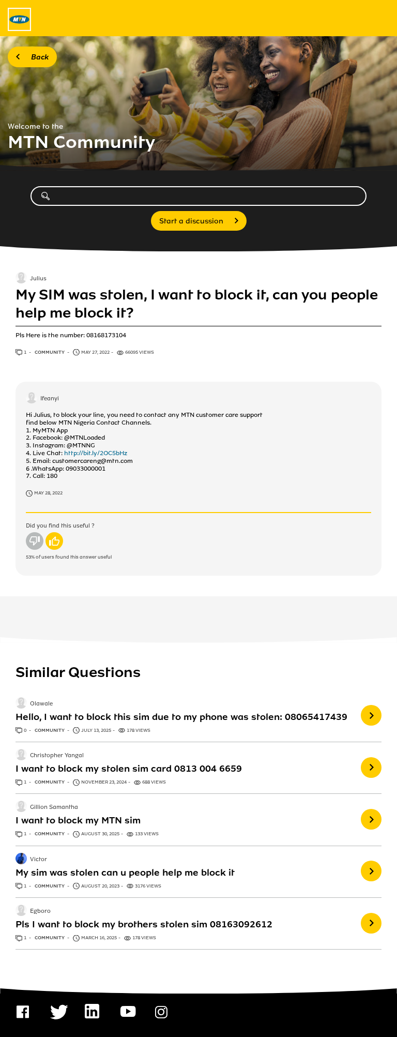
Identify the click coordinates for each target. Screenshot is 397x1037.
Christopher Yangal (57, 755)
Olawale (41, 704)
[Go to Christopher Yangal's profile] (21, 755)
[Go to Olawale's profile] (21, 704)
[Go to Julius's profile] (21, 278)
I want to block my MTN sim (78, 820)
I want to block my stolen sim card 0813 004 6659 (129, 768)
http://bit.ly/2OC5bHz (95, 453)
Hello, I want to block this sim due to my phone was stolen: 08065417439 (181, 717)
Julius (38, 279)
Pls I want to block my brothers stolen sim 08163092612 (144, 924)
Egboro (40, 911)
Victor (38, 859)
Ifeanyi (49, 399)
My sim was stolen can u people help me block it (125, 872)
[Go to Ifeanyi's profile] (31, 398)
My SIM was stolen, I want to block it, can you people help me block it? (197, 303)
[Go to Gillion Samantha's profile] (21, 807)
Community (50, 352)
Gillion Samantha (54, 807)
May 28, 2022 (48, 493)
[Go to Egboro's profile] (21, 911)
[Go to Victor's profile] (21, 859)
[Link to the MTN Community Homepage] (19, 19)
